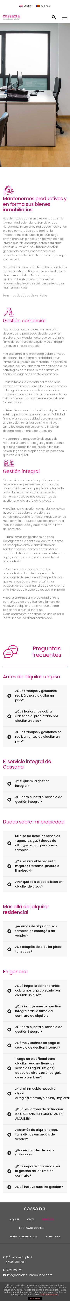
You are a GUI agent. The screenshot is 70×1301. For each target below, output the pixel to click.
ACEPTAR (35, 1298)
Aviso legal (53, 1236)
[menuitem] (26, 5)
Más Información (49, 1294)
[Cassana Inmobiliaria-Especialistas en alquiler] (15, 17)
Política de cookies (31, 1228)
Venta (30, 1219)
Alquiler (14, 1219)
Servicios (48, 1219)
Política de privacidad (24, 1236)
